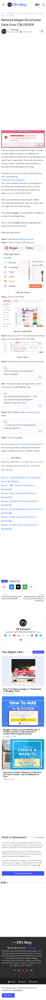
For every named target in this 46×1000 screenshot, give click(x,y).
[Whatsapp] (24, 586)
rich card (14, 193)
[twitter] (10, 635)
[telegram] (41, 635)
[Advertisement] (23, 60)
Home (3, 13)
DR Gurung (22, 629)
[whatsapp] (27, 635)
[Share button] (31, 586)
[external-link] (23, 635)
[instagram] (19, 635)
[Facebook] (11, 586)
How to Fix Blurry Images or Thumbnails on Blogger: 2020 (22, 690)
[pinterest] (32, 635)
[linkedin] (36, 635)
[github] (21, 640)
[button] (37, 4)
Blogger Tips (12, 13)
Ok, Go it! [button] (8, 995)
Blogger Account (26, 239)
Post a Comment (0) (23, 873)
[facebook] (5, 635)
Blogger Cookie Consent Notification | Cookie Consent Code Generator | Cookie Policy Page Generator (21, 732)
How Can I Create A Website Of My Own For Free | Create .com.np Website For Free (22, 774)
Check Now (17, 990)
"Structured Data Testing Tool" (29, 444)
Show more (38, 652)
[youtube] (14, 635)
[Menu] (3, 4)
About (23, 982)
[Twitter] (18, 586)
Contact (34, 982)
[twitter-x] (18, 970)
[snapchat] (25, 640)
